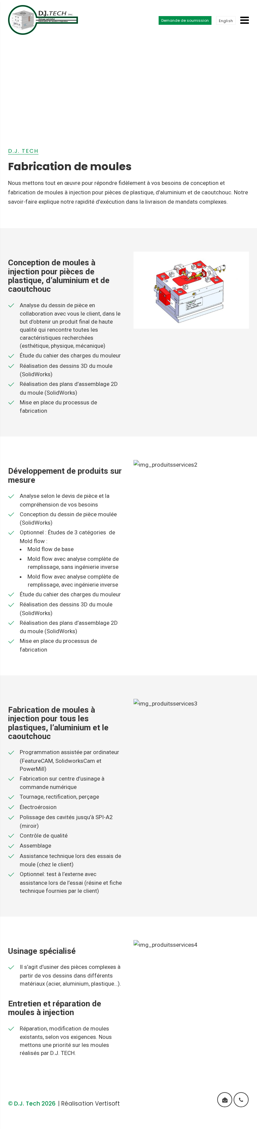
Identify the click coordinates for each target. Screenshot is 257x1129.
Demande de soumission (185, 20)
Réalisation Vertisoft (90, 1104)
